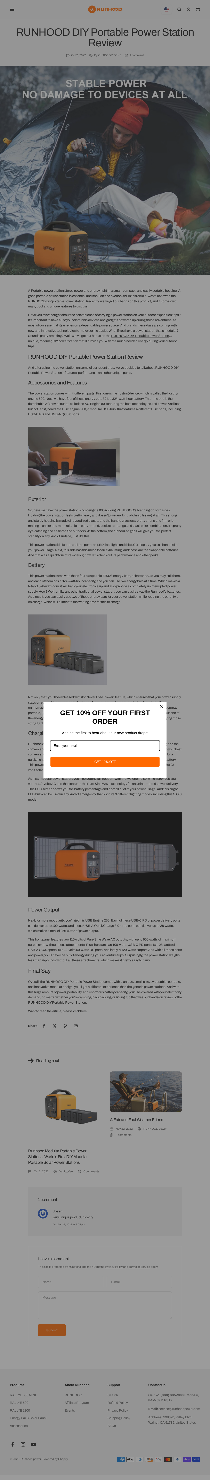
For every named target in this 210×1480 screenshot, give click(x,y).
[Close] (162, 707)
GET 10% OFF (105, 762)
